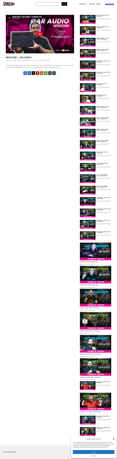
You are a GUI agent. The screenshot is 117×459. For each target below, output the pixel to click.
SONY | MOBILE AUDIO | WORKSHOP (102, 153)
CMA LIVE (91, 4)
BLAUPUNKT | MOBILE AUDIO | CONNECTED (103, 232)
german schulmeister (44, 60)
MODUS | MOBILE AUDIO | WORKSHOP (102, 16)
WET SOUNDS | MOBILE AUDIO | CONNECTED (102, 187)
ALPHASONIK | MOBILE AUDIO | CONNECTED (103, 209)
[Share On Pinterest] (37, 73)
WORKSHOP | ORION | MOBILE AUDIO (89, 261)
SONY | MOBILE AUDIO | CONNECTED (102, 164)
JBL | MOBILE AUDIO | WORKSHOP (101, 84)
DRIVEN (98, 4)
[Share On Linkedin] (29, 73)
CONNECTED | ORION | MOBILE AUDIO (89, 285)
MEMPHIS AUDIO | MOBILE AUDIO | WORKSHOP (102, 39)
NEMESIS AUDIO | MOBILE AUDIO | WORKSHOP (102, 130)
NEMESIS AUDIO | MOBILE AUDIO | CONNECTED (102, 141)
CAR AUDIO (107, 19)
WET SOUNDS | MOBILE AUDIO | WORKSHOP (102, 175)
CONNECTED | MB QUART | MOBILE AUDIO (90, 411)
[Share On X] (33, 73)
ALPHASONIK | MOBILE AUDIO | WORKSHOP (103, 198)
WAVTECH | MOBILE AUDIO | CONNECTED (103, 428)
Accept (94, 452)
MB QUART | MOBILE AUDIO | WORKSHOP (103, 382)
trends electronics (27, 60)
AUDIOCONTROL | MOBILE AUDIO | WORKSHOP (102, 107)
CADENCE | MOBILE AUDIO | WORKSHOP (89, 308)
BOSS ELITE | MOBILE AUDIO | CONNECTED (103, 73)
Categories (82, 4)
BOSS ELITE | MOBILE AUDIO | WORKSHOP (103, 61)
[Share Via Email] (50, 73)
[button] (113, 439)
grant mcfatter (18, 60)
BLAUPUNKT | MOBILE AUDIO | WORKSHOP (103, 221)
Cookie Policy (93, 456)
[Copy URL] (54, 73)
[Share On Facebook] (25, 73)
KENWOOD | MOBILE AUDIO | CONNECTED (90, 377)
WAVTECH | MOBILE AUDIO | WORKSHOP (103, 417)
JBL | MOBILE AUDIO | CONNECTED (101, 96)
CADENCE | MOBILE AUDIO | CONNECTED (90, 331)
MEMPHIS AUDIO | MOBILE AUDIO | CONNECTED (102, 50)
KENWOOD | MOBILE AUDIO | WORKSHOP (90, 354)
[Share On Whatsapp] (45, 73)
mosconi (35, 60)
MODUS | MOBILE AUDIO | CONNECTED (102, 27)
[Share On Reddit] (41, 73)
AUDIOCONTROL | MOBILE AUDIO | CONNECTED (102, 118)
